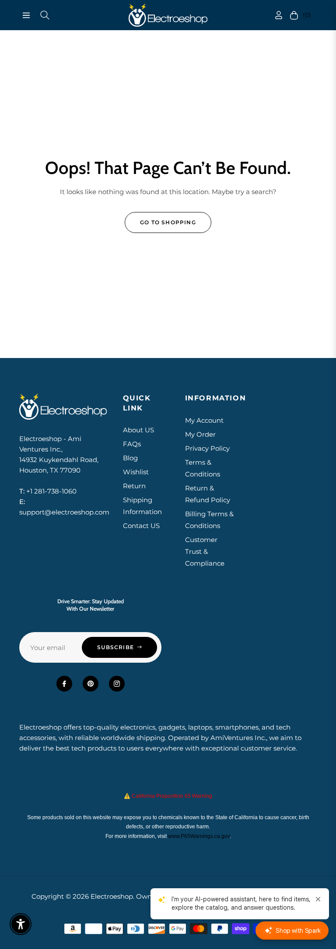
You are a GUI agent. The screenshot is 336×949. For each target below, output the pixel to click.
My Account (204, 420)
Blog (130, 458)
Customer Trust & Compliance (204, 551)
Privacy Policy (207, 448)
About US (138, 430)
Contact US (141, 525)
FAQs (132, 444)
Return (134, 486)
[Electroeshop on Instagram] (117, 684)
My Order (200, 434)
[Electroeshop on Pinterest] (90, 684)
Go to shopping (168, 222)
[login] (275, 15)
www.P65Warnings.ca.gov (199, 836)
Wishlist (136, 472)
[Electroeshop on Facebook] (64, 684)
